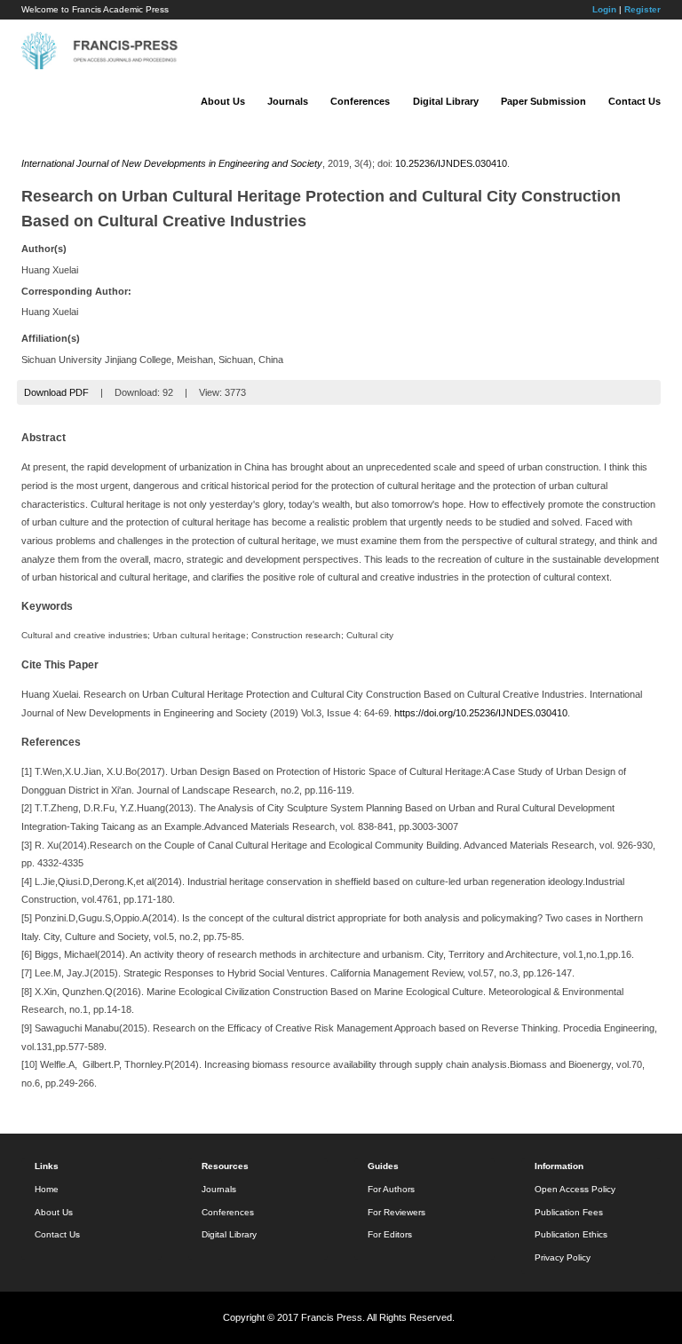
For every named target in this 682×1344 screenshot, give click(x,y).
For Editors (390, 1234)
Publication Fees (569, 1212)
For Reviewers (396, 1212)
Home (47, 1189)
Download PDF (56, 392)
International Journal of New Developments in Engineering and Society (171, 163)
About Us (223, 101)
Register (642, 9)
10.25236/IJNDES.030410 (451, 163)
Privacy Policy (563, 1257)
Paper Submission (543, 101)
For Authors (391, 1189)
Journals (287, 101)
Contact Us (634, 101)
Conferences (360, 101)
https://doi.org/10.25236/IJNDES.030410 (480, 713)
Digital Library (446, 101)
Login (604, 9)
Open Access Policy (575, 1189)
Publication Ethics (571, 1234)
